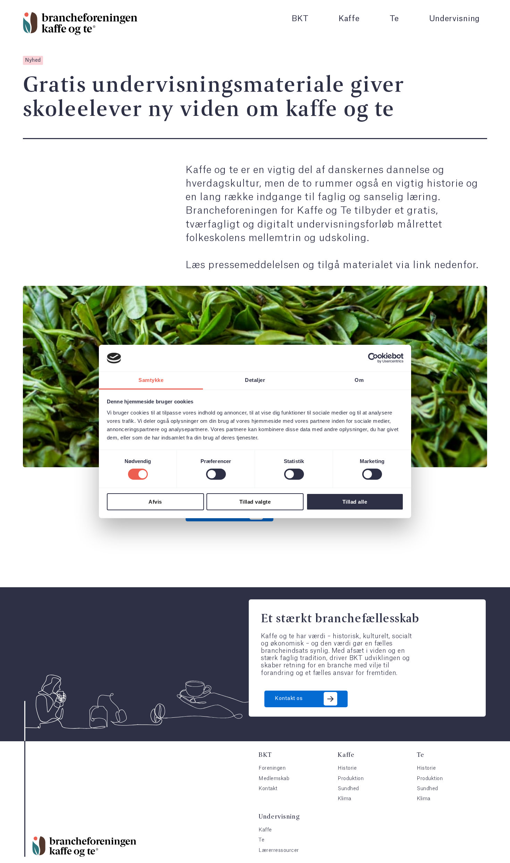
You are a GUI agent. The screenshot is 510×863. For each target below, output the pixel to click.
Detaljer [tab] (255, 380)
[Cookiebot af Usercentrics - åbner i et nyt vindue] (373, 358)
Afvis (155, 502)
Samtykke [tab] (150, 380)
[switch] (216, 474)
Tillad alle (354, 502)
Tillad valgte (255, 502)
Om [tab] (359, 380)
